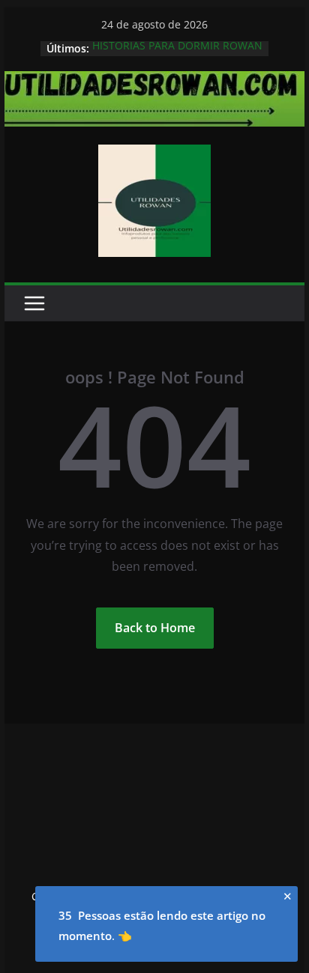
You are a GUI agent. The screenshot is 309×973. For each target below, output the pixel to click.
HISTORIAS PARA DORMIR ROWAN (177, 47)
